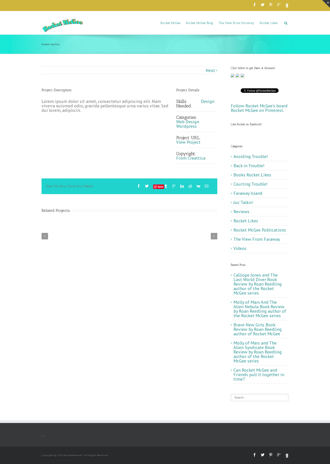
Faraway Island (247, 193)
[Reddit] (190, 186)
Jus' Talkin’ (243, 202)
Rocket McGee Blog (199, 23)
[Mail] (206, 186)
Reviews (241, 211)
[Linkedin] (182, 186)
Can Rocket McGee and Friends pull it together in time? (258, 374)
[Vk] (198, 186)
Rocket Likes (269, 23)
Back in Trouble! (248, 165)
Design (207, 101)
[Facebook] (254, 5)
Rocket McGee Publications (259, 230)
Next (210, 70)
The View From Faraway (236, 23)
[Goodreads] (286, 5)
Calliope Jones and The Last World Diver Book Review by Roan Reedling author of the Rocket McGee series (257, 284)
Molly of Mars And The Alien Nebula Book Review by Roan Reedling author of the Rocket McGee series (259, 309)
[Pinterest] (271, 5)
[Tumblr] (166, 186)
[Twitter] (262, 5)
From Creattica (190, 158)
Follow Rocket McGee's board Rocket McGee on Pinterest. (259, 108)
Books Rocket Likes (252, 175)
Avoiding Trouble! (250, 156)
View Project (188, 142)
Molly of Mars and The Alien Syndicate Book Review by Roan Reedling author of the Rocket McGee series (257, 352)
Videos (239, 248)
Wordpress (186, 126)
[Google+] (279, 5)
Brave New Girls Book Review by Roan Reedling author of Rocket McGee (257, 329)
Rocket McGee (170, 23)
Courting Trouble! (250, 184)
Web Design (187, 122)
